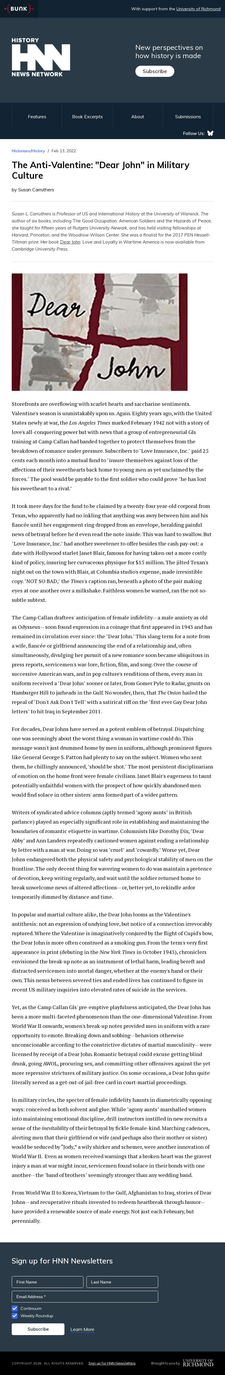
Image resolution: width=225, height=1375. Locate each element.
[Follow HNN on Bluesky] (210, 133)
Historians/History (28, 150)
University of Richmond (198, 8)
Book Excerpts (87, 116)
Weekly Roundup (37, 1315)
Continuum (31, 1308)
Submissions (188, 116)
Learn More (82, 1329)
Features (37, 116)
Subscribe (155, 71)
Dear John (70, 242)
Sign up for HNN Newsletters (112, 1363)
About (137, 116)
